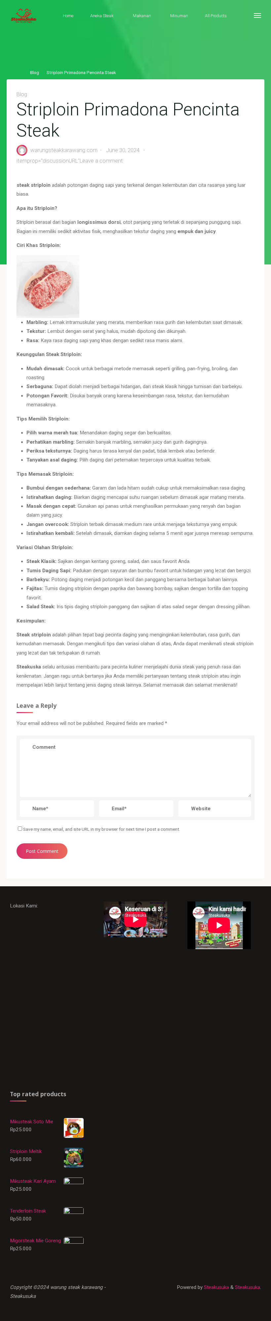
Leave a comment (101, 161)
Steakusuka (216, 1287)
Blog (34, 72)
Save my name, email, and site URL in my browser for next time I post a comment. (101, 829)
